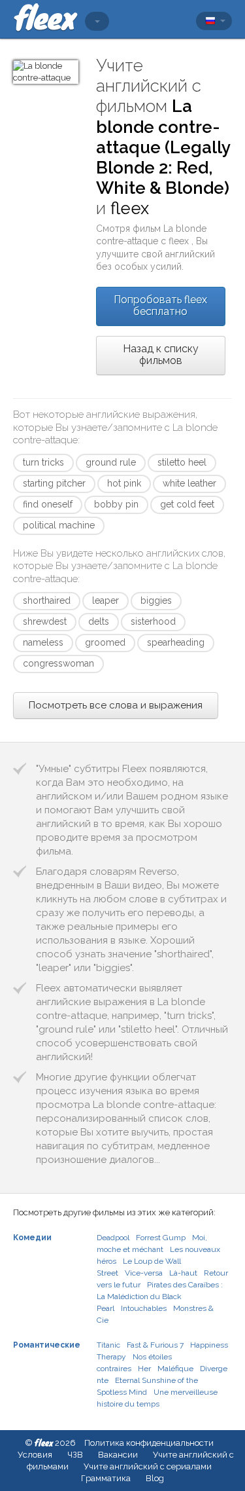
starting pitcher (54, 483)
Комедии (32, 1237)
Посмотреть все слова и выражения (116, 705)
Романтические (46, 1345)
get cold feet (187, 504)
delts (98, 621)
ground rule (111, 462)
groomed (105, 642)
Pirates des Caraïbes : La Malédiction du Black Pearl (160, 1296)
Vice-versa (144, 1273)
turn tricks (43, 462)
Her (144, 1368)
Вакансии (118, 1455)
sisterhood (153, 621)
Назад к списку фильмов (161, 354)
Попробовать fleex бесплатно (160, 305)
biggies (156, 600)
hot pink (124, 483)
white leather (189, 483)
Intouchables (144, 1308)
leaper (105, 600)
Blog (155, 1478)
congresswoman (58, 663)
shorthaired (47, 600)
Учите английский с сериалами (148, 1466)
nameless (43, 642)
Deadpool (113, 1237)
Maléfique (175, 1368)
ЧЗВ (75, 1455)
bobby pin (116, 504)
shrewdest (45, 621)
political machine (59, 525)
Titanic (108, 1345)
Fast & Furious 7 (155, 1345)
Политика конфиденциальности (149, 1443)
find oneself (48, 504)
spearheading (175, 642)
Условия (35, 1455)
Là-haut (183, 1273)
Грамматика (106, 1478)
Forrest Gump (161, 1237)
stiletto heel (181, 462)
